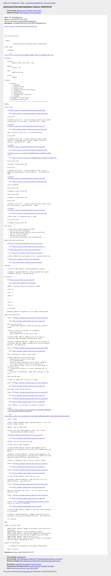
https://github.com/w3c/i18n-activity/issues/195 (31, 382)
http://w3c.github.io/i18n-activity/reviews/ (25, 259)
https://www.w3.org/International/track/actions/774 (27, 126)
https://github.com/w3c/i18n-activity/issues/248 (31, 495)
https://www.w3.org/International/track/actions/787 (27, 178)
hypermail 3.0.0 (27, 571)
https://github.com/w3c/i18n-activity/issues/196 (31, 348)
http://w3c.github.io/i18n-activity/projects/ (25, 249)
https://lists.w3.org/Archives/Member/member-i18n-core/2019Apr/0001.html (29, 55)
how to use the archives (18, 568)
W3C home (6, 3)
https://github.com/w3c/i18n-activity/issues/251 (31, 317)
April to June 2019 (49, 3)
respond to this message (22, 564)
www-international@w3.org (34, 3)
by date (31, 566)
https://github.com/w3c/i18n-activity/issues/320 (31, 470)
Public (23, 3)
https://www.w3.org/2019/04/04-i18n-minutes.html (21, 26)
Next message (24, 12)
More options (37, 10)
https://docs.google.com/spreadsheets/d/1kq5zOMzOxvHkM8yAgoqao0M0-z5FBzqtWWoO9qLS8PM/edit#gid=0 (37, 416)
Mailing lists (15, 3)
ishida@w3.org (17, 17)
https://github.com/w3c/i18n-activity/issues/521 (31, 463)
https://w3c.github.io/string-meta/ (22, 280)
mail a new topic (36, 564)
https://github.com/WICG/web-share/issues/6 (34, 501)
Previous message (35, 12)
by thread (37, 566)
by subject (44, 566)
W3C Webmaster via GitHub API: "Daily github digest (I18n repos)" (40, 561)
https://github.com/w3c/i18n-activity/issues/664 (31, 398)
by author (51, 566)
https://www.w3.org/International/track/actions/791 (27, 210)
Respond (29, 10)
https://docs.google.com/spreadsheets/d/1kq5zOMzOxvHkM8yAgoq (30, 409)
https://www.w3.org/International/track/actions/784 (27, 146)
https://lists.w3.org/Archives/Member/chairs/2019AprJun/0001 (30, 153)
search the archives (32, 568)
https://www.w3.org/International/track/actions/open (27, 110)
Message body (21, 10)
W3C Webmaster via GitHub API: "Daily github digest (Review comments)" (40, 559)
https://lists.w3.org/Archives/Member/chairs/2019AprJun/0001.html (34, 158)
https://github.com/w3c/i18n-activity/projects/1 (26, 243)
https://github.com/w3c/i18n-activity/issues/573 (31, 392)
